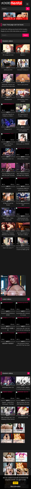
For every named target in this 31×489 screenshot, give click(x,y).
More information (15, 486)
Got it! (15, 483)
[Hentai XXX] (13, 3)
